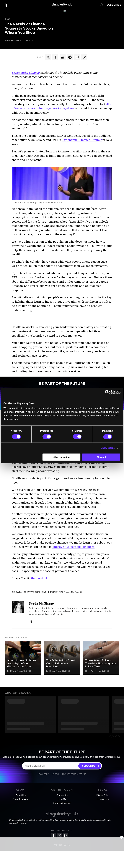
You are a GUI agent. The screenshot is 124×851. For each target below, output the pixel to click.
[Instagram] (65, 835)
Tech (8, 18)
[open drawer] (5, 4)
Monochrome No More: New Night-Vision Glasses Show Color (21, 663)
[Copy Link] (84, 57)
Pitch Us (62, 799)
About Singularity (21, 799)
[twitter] (31, 621)
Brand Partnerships (62, 803)
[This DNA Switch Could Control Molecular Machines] (62, 658)
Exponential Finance (60, 592)
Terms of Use (103, 799)
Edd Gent (11, 671)
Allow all (101, 457)
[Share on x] (48, 57)
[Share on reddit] (70, 57)
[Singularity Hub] (62, 5)
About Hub (21, 795)
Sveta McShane (12, 40)
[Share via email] (77, 57)
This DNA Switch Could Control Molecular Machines (60, 663)
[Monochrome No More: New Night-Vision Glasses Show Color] (23, 658)
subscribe (114, 4)
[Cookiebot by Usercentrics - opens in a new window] (107, 392)
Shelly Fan (89, 671)
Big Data (17, 592)
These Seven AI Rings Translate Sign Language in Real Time (100, 663)
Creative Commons (34, 592)
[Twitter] (59, 835)
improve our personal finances (73, 546)
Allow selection (61, 457)
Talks (78, 592)
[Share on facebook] (55, 57)
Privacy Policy (102, 795)
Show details (108, 448)
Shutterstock (39, 578)
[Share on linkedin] (63, 57)
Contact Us (62, 795)
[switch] (46, 436)
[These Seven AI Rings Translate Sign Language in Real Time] (101, 658)
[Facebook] (53, 835)
